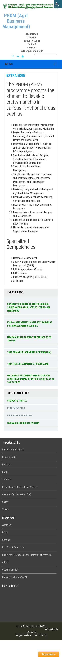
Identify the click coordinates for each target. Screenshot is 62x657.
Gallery (5, 502)
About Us (6, 525)
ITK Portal (6, 464)
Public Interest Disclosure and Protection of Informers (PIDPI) (26, 559)
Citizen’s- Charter (10, 569)
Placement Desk (16, 408)
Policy (5, 532)
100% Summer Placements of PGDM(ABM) (29, 352)
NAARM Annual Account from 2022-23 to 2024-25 (29, 339)
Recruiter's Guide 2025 (19, 415)
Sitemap (6, 540)
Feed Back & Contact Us (13, 547)
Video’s (5, 509)
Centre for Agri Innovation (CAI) (16, 494)
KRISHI (5, 472)
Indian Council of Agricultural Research (20, 487)
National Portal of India (13, 449)
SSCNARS (7, 479)
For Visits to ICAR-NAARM (14, 577)
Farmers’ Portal (9, 457)
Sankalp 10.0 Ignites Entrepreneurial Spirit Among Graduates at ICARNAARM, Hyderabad (28, 307)
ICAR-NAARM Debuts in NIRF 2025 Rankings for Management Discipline (29, 324)
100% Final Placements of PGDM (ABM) (28, 364)
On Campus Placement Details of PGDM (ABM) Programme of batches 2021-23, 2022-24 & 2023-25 (31, 379)
